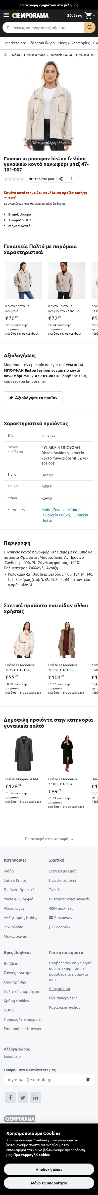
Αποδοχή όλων (49, 1169)
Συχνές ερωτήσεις (19, 972)
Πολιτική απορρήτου (21, 991)
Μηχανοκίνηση (17, 936)
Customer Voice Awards (69, 898)
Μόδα (46, 509)
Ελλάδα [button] (11, 1056)
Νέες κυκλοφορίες (74, 42)
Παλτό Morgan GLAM (21, 779)
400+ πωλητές (61, 908)
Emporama (30, 15)
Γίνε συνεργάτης (63, 997)
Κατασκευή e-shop (65, 1007)
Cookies (40, 1140)
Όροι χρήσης (15, 981)
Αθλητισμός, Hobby (20, 917)
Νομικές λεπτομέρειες (23, 1019)
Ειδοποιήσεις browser (22, 1028)
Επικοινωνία (65, 917)
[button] (6, 15)
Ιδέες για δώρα (42, 42)
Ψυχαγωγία (14, 908)
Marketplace (15, 42)
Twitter (23, 1097)
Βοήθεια (11, 963)
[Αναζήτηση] (89, 27)
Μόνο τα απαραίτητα (49, 1182)
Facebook (10, 1097)
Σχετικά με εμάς (62, 870)
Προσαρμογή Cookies (31, 1154)
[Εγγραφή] (88, 1079)
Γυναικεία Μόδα (67, 509)
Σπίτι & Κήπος (15, 880)
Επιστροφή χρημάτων (49, 5)
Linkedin (35, 1097)
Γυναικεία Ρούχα (55, 514)
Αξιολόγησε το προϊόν (36, 397)
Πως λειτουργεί (62, 880)
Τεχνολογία (13, 926)
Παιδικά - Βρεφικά (19, 889)
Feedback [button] (62, 926)
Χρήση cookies (16, 1000)
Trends (55, 889)
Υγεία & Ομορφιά (18, 898)
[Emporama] (6, 55)
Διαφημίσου (59, 988)
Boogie (47, 474)
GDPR (9, 1009)
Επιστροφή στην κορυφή (47, 838)
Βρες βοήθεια (17, 952)
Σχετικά (56, 860)
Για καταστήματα (66, 952)
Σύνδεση (74, 15)
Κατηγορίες (15, 860)
